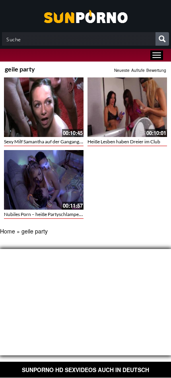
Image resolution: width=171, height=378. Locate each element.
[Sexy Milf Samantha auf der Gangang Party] (44, 107)
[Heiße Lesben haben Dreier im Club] (127, 107)
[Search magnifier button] (162, 39)
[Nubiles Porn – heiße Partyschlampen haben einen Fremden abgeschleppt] (44, 180)
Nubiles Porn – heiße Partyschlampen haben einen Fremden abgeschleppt (80, 214)
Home (7, 231)
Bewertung (156, 70)
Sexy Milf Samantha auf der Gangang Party (47, 142)
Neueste (122, 70)
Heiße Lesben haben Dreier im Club (123, 142)
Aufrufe (138, 70)
